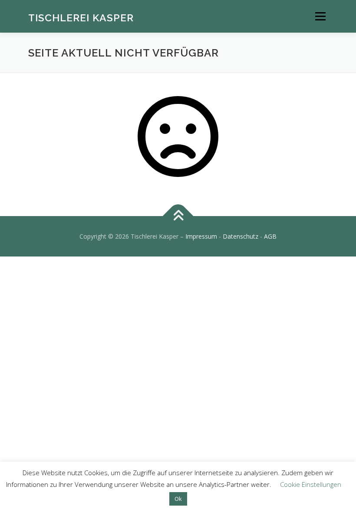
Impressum (201, 236)
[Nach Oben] (178, 215)
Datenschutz (240, 236)
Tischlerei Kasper (81, 17)
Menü (320, 16)
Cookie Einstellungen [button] (310, 484)
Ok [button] (178, 499)
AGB (270, 236)
